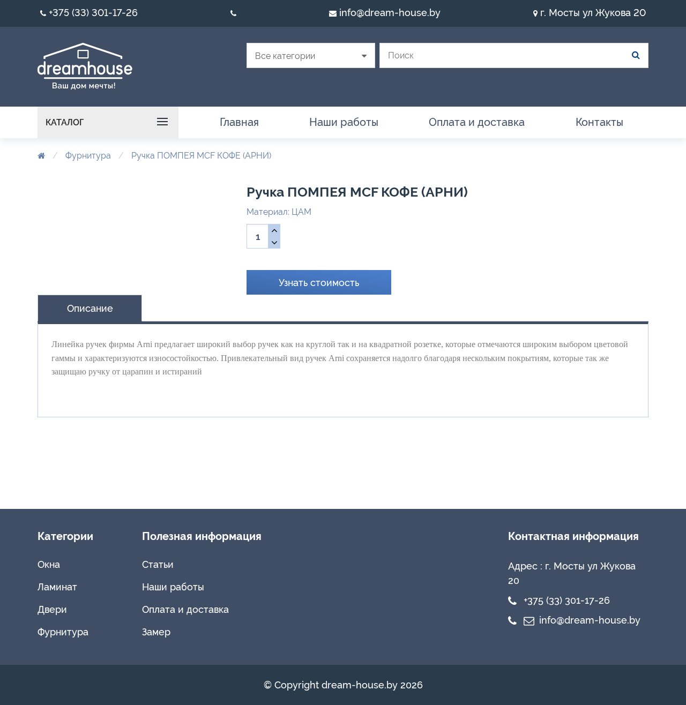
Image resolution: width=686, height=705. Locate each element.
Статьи (158, 564)
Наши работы (173, 586)
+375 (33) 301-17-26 (92, 12)
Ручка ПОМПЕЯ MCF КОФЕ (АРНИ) (201, 156)
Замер (156, 632)
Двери (52, 609)
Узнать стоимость (319, 282)
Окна (49, 564)
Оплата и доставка (185, 609)
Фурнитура (88, 156)
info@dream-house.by (389, 12)
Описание (90, 308)
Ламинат (57, 586)
